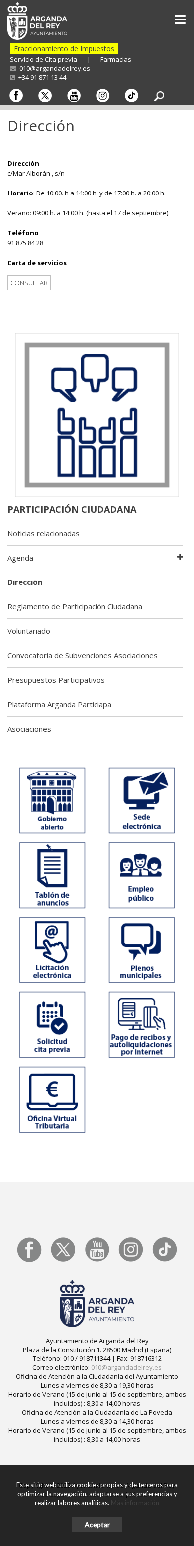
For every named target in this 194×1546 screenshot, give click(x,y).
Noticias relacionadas (43, 533)
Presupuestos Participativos (56, 680)
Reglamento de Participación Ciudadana (74, 606)
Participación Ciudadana (71, 509)
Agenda (20, 558)
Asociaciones (29, 729)
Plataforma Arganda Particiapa (59, 704)
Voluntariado (28, 631)
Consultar (29, 282)
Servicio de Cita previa (43, 59)
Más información (135, 1503)
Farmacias (115, 59)
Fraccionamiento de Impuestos (64, 48)
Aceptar (97, 1524)
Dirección (24, 582)
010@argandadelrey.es (53, 68)
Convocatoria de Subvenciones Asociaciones (82, 655)
